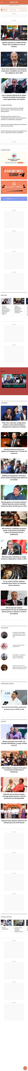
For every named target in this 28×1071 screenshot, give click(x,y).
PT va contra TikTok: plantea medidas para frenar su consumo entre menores (14, 583)
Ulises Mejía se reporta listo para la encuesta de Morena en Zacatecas (14, 770)
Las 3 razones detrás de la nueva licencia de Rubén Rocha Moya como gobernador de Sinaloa (14, 97)
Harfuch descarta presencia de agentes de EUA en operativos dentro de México (14, 131)
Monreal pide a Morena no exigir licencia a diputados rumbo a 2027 (14, 558)
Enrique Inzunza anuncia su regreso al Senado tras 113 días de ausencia (14, 451)
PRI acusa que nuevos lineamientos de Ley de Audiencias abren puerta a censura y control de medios (14, 611)
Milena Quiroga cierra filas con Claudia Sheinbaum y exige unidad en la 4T (14, 743)
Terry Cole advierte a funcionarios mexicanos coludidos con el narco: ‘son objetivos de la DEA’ (14, 71)
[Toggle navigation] (1, 2)
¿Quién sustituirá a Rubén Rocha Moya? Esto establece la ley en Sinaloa (14, 44)
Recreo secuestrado (5, 928)
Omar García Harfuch (23, 9)
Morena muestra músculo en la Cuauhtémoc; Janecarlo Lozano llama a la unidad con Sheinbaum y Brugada (13, 117)
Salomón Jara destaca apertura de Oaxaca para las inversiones (14, 125)
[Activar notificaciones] (25, 1068)
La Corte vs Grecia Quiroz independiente (18, 645)
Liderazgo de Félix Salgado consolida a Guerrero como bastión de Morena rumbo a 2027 (19, 634)
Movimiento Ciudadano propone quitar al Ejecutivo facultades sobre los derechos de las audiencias (14, 531)
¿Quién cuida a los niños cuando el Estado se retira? (19, 929)
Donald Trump (13, 9)
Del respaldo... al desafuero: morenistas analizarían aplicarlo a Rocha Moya (19, 656)
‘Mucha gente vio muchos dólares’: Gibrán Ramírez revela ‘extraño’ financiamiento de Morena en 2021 (14, 504)
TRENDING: (5, 9)
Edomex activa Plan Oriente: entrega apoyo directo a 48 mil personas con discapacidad (12, 109)
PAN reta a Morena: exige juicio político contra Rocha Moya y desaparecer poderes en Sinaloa (14, 425)
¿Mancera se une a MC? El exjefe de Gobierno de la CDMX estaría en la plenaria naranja (20, 667)
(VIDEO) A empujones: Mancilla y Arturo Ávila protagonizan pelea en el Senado (14, 478)
